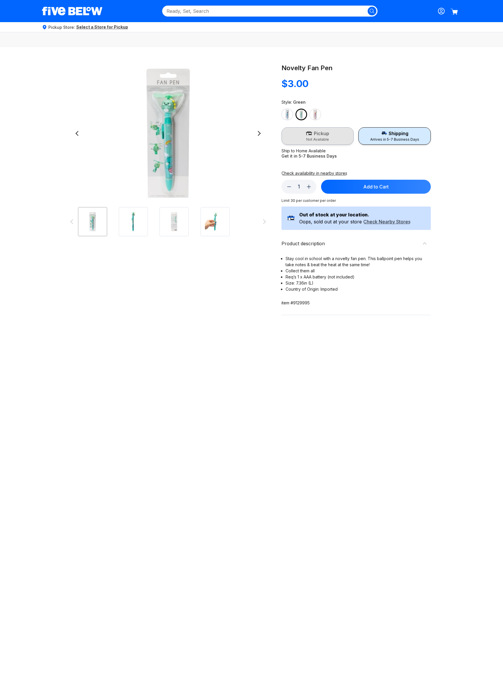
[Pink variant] (315, 114)
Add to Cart (376, 187)
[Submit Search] (372, 11)
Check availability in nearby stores (314, 173)
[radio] (317, 136)
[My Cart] (454, 11)
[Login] (441, 11)
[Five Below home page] (72, 11)
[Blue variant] (287, 114)
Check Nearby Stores (386, 222)
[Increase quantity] (309, 186)
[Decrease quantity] (289, 186)
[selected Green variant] (301, 114)
